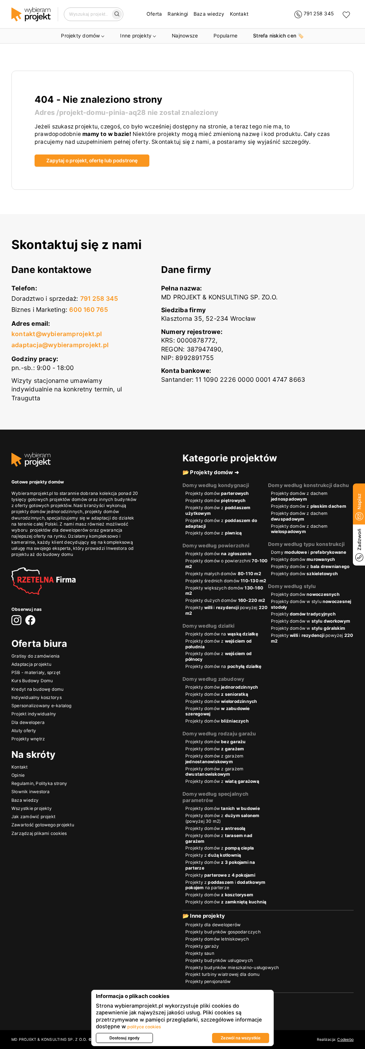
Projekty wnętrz (28, 738)
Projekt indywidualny (33, 713)
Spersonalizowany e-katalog (41, 705)
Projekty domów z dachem (299, 496)
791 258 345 (99, 298)
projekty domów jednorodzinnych (47, 511)
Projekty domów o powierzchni (226, 563)
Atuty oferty (23, 730)
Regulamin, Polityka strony (39, 783)
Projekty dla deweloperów (213, 924)
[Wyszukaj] (117, 14)
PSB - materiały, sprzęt (35, 672)
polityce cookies (144, 1026)
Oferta (154, 14)
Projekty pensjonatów (208, 981)
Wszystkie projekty (31, 808)
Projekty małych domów (223, 573)
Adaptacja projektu (31, 664)
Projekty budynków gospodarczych (223, 931)
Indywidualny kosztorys (36, 697)
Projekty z (213, 855)
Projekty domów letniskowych (217, 939)
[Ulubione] (346, 14)
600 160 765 (88, 309)
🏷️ (278, 36)
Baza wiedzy (209, 14)
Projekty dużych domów (225, 600)
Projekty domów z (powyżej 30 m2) (222, 818)
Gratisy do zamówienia (35, 656)
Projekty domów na (221, 634)
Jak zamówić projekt (33, 816)
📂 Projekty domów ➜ (210, 472)
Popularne (225, 36)
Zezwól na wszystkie (241, 1037)
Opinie (18, 775)
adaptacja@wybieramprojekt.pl (60, 345)
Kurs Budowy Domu (32, 680)
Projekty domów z (218, 510)
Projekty (303, 614)
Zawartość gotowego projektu (42, 824)
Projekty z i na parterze (225, 885)
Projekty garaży (202, 946)
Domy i (308, 552)
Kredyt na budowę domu (37, 689)
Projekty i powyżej (226, 610)
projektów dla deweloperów (59, 530)
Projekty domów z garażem (214, 758)
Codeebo (345, 1039)
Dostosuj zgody (124, 1037)
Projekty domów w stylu (311, 604)
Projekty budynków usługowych (219, 960)
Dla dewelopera (28, 722)
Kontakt (239, 14)
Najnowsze (185, 36)
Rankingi (178, 14)
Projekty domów (80, 36)
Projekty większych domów (224, 590)
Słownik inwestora (30, 791)
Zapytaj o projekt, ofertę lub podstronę (92, 160)
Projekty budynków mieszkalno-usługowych (232, 967)
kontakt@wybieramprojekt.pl (56, 334)
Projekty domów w (310, 621)
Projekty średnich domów (225, 580)
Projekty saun (199, 953)
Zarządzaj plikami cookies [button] (39, 833)
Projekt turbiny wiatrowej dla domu (222, 974)
